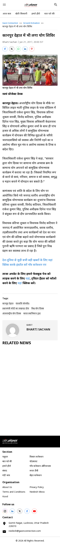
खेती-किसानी (21, 13)
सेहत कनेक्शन (36, 475)
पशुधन (5, 456)
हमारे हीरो (36, 13)
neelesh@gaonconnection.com (25, 531)
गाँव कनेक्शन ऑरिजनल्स (40, 466)
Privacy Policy (37, 487)
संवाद (4, 470)
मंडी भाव (6, 475)
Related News (16, 343)
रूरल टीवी (34, 470)
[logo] (30, 5)
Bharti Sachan (9, 42)
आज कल (7, 13)
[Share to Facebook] (5, 48)
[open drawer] (4, 5)
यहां (28, 279)
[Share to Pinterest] (31, 48)
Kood (5, 496)
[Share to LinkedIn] (25, 48)
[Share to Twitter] (11, 48)
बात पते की (49, 13)
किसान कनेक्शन (36, 456)
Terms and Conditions (13, 492)
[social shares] (5, 511)
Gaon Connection (10, 23)
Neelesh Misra (37, 492)
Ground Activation (31, 23)
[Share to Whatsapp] (18, 48)
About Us (7, 487)
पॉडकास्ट (33, 461)
